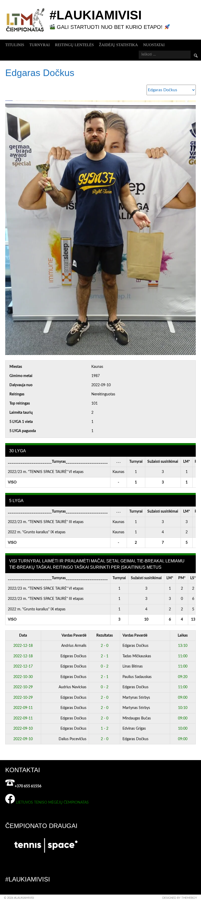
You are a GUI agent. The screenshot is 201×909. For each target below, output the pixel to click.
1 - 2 (104, 728)
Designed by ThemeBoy (179, 897)
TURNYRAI (39, 45)
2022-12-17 (23, 666)
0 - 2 (104, 666)
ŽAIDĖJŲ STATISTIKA (118, 45)
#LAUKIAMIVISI (95, 15)
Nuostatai (154, 45)
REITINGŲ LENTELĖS (74, 45)
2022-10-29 (23, 687)
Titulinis (14, 45)
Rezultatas (104, 635)
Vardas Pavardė (74, 635)
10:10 (182, 708)
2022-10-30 (23, 677)
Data (23, 635)
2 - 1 (104, 656)
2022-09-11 (23, 708)
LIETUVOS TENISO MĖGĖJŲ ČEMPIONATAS (52, 802)
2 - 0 (104, 646)
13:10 (182, 646)
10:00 (182, 728)
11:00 (182, 656)
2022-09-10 (23, 728)
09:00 (182, 698)
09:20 (182, 677)
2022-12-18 (23, 646)
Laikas (183, 635)
